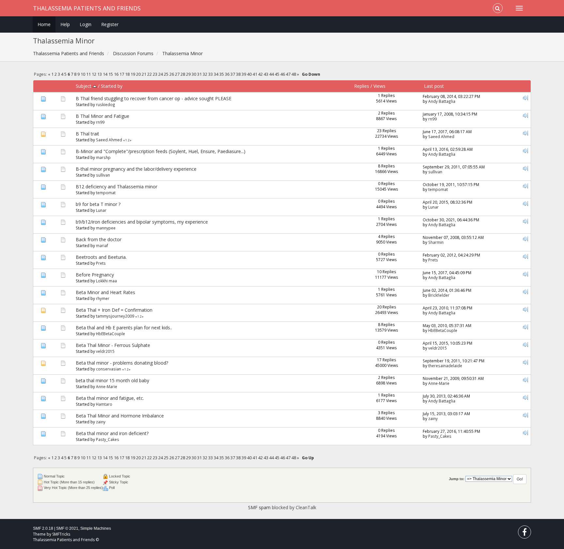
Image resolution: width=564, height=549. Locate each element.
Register (109, 24)
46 (282, 74)
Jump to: (456, 479)
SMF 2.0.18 (43, 528)
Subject (84, 86)
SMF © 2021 (67, 528)
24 (160, 74)
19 (133, 74)
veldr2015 (105, 351)
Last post (434, 86)
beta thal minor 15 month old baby (112, 380)
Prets (101, 263)
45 (277, 74)
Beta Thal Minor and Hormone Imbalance (120, 416)
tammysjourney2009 (115, 316)
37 (232, 74)
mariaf (102, 245)
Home (44, 24)
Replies (361, 86)
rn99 (100, 122)
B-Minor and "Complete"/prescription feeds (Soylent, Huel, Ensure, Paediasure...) (160, 151)
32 (205, 74)
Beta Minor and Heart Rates (105, 292)
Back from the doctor (98, 239)
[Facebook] (524, 533)
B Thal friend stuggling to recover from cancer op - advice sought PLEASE (153, 98)
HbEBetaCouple (110, 333)
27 (177, 74)
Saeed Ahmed (109, 139)
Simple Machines (95, 528)
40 (249, 74)
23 (155, 74)
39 (244, 74)
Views (379, 86)
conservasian (108, 368)
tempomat (106, 192)
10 (83, 74)
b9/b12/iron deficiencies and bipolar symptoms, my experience (142, 222)
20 (138, 74)
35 (221, 74)
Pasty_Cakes (107, 439)
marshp (103, 157)
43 (266, 74)
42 (260, 74)
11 (88, 74)
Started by (111, 86)
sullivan (103, 175)
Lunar (101, 210)
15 (110, 74)
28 (182, 74)
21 (144, 74)
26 (171, 74)
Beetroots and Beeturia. (101, 257)
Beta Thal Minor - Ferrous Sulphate (113, 345)
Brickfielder (438, 295)
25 (166, 74)
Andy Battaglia (441, 101)
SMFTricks (61, 534)
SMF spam (259, 507)
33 (210, 74)
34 (216, 74)
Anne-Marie (106, 386)
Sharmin (436, 242)
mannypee (106, 227)
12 (94, 74)
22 (149, 74)
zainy (100, 421)
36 (227, 74)
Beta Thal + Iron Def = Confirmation (114, 310)
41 (255, 74)
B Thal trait (87, 134)
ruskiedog (105, 104)
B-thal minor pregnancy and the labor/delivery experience (136, 169)
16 (116, 74)
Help (65, 24)
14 (105, 74)
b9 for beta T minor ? (98, 204)
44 (271, 74)
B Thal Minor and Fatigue (102, 116)
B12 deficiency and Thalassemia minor (116, 186)
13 (99, 74)
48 (293, 74)
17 (121, 74)
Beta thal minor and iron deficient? (112, 433)
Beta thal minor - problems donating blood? (122, 363)
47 (288, 74)
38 (238, 74)
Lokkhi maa (106, 280)
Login (85, 24)
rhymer (102, 298)
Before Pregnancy (95, 275)
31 (199, 74)
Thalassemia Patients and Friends (87, 8)
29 (188, 74)
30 (194, 74)
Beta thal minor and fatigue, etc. (110, 398)
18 (127, 74)
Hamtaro (104, 404)
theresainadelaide (445, 365)
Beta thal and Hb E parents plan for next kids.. (124, 327)
